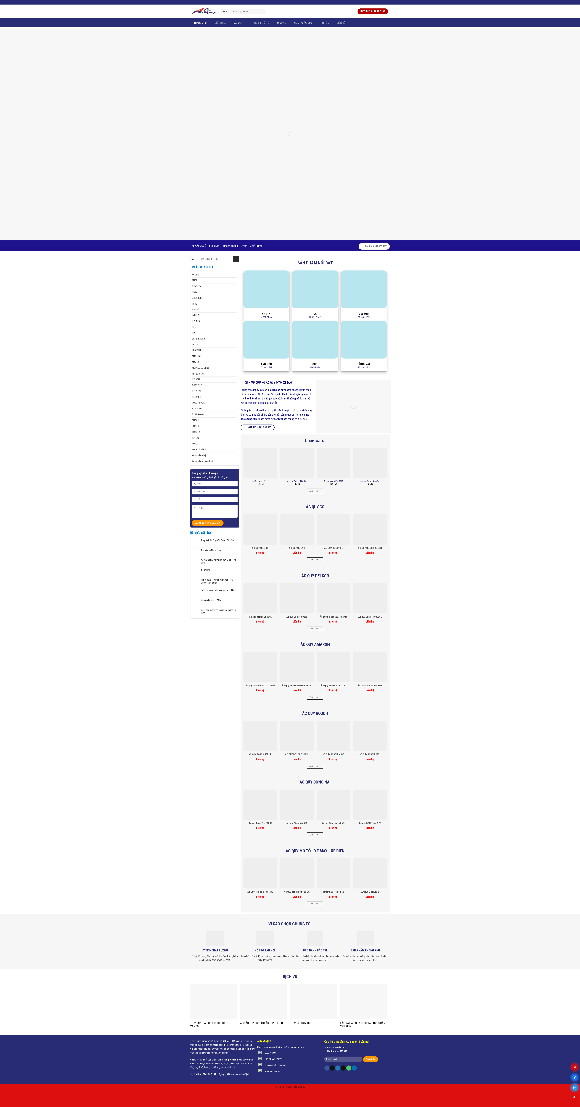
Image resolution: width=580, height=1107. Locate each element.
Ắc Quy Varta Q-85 (260, 481)
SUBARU (196, 420)
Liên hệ (341, 22)
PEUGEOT (196, 391)
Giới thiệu (220, 22)
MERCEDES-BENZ (200, 367)
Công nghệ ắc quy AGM (211, 600)
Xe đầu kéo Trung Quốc (203, 461)
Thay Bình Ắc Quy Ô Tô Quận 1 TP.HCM (217, 540)
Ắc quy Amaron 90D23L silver (260, 685)
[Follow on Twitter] (381, 2)
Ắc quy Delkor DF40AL (260, 616)
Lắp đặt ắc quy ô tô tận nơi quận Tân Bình (362, 1024)
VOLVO (195, 443)
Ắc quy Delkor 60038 (296, 616)
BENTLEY (196, 286)
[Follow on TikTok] (332, 1068)
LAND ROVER (198, 338)
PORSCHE (197, 385)
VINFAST (196, 437)
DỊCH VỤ (281, 22)
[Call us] (387, 2)
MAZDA (195, 362)
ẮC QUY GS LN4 (297, 548)
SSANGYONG (198, 414)
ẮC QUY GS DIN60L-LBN (370, 548)
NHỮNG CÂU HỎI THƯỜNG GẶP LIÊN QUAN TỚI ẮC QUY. (217, 581)
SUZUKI (195, 426)
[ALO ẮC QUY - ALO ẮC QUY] (204, 11)
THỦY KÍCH (206, 570)
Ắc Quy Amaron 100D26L (333, 685)
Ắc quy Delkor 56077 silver (333, 616)
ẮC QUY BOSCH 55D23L (297, 754)
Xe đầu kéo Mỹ (199, 455)
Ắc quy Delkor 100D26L (370, 616)
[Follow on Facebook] (378, 2)
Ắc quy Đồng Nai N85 (296, 823)
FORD (194, 303)
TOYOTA (196, 432)
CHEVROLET (198, 297)
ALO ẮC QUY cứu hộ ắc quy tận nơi (262, 1023)
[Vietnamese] (199, 1)
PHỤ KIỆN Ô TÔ (261, 22)
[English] (203, 1)
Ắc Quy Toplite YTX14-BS (260, 891)
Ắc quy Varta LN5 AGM (369, 481)
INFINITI (196, 315)
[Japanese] (211, 1)
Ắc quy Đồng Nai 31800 (260, 823)
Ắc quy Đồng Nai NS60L (333, 823)
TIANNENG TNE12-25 (370, 891)
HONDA (195, 309)
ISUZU (195, 327)
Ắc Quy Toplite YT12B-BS (297, 891)
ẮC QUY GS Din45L (333, 548)
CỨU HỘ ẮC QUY (303, 22)
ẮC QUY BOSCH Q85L (370, 754)
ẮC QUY (238, 22)
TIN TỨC (324, 22)
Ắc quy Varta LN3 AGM (296, 481)
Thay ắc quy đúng (302, 1023)
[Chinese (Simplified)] (207, 1)
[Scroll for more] (290, 244)
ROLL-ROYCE (198, 402)
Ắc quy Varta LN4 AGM (333, 481)
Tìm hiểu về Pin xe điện (211, 550)
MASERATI (197, 356)
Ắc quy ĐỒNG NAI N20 (370, 823)
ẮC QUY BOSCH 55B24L (260, 754)
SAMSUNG (197, 408)
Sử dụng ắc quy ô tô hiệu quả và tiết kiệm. (219, 590)
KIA (193, 332)
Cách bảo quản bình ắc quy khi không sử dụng (218, 611)
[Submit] (263, 11)
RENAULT (196, 397)
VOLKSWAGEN (199, 449)
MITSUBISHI (198, 373)
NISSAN (196, 379)
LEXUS (195, 344)
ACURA (195, 274)
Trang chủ (200, 22)
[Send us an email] (384, 2)
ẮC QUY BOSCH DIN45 (333, 754)
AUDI (194, 280)
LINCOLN (196, 350)
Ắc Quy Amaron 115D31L (370, 685)
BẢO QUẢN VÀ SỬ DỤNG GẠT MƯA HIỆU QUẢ (218, 561)
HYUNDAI (196, 321)
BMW (194, 292)
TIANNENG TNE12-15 (333, 891)
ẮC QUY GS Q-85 (260, 548)
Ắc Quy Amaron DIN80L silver (297, 685)
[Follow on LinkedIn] (354, 1068)
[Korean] (215, 1)
